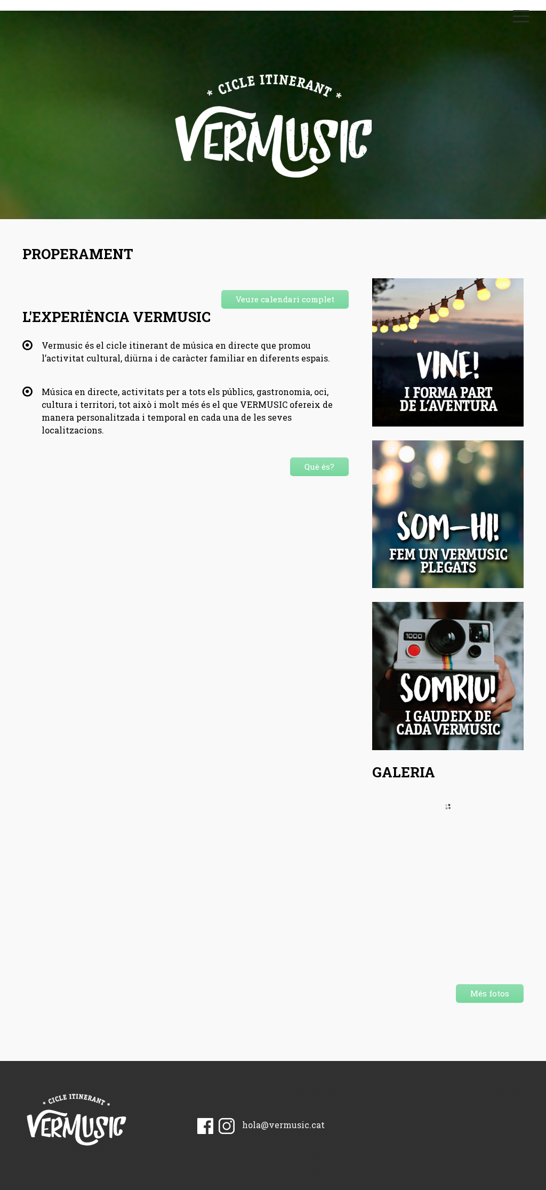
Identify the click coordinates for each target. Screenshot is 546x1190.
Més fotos (489, 993)
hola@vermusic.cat (283, 1124)
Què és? (319, 466)
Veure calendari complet (285, 299)
